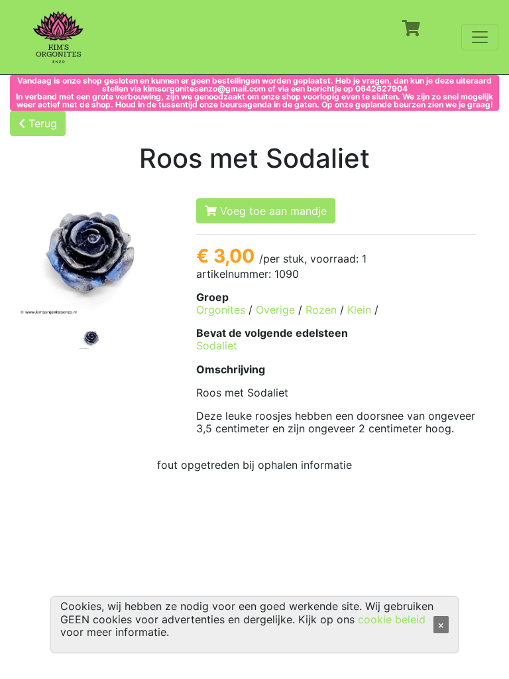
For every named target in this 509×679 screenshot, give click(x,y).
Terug (41, 123)
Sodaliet (216, 345)
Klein (359, 309)
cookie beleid (391, 619)
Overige (275, 309)
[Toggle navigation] (479, 37)
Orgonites (220, 309)
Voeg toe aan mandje (272, 210)
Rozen (321, 309)
